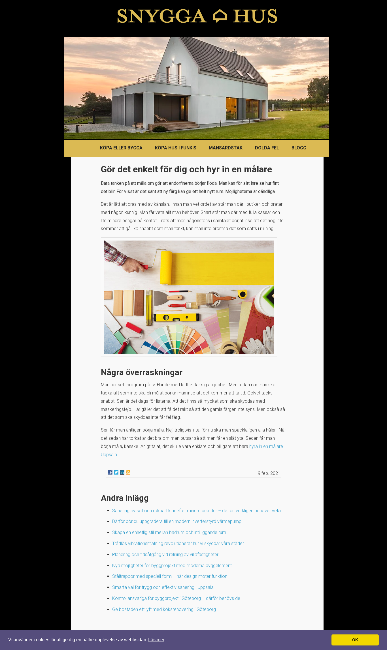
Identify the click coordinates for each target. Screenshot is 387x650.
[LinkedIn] (122, 472)
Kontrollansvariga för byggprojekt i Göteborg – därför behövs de (176, 598)
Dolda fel (267, 148)
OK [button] (355, 640)
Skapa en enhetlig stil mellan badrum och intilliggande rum (169, 532)
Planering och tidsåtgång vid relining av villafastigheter (165, 554)
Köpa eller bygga (121, 148)
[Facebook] (110, 472)
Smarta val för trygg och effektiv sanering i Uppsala (163, 587)
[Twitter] (116, 472)
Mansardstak (226, 148)
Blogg (299, 148)
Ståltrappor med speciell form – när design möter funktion (169, 576)
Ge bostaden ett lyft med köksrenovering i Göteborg (164, 609)
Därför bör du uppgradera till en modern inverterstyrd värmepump (176, 521)
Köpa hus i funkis (175, 148)
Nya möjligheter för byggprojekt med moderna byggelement (172, 565)
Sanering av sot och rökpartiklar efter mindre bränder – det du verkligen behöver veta (196, 510)
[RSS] (128, 472)
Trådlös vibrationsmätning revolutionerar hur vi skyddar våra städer (178, 543)
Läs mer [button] (156, 639)
